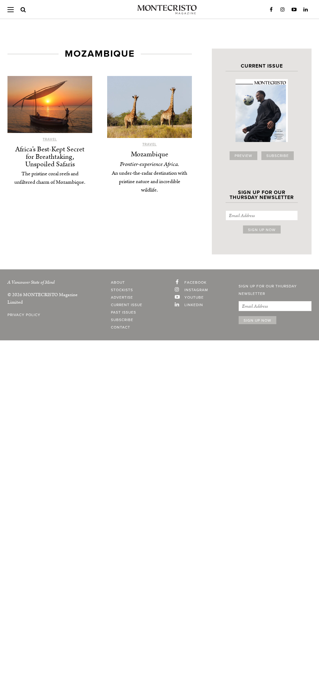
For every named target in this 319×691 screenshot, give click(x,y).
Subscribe (277, 156)
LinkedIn (305, 9)
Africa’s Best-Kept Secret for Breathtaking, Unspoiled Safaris (49, 156)
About (118, 282)
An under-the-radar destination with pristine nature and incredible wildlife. (149, 181)
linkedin (193, 305)
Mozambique (149, 154)
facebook (195, 282)
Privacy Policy (23, 315)
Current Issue (126, 305)
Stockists (122, 290)
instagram (196, 290)
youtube (194, 297)
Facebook (271, 9)
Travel (50, 139)
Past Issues (123, 312)
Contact (120, 327)
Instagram (282, 9)
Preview (243, 156)
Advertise (122, 297)
